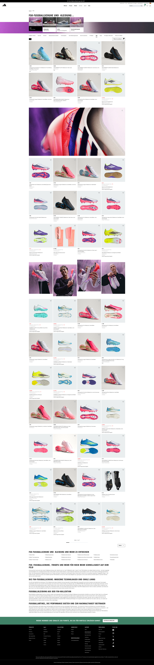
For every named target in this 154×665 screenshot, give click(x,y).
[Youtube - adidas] (118, 646)
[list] (77, 35)
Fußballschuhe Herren (66, 557)
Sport (85, 5)
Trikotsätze (112, 559)
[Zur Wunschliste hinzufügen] (51, 43)
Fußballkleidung (48, 557)
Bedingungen (97, 662)
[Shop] (4, 5)
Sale (89, 5)
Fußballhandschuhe (49, 554)
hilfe (126, 3)
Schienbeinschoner (114, 554)
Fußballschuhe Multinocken (83, 554)
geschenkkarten (140, 3)
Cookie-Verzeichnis (76, 662)
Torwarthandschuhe (114, 557)
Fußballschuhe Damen (66, 554)
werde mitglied (146, 3)
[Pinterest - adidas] (118, 640)
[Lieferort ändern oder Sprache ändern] (150, 3)
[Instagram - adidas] (118, 633)
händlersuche (122, 3)
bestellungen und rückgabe (132, 3)
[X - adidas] (118, 636)
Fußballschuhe (48, 559)
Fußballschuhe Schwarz (82, 559)
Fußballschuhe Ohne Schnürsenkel (84, 557)
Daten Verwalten (65, 662)
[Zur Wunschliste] (147, 5)
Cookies (70, 662)
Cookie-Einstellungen (58, 662)
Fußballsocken (97, 554)
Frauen (70, 5)
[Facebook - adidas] (118, 630)
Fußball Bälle (32, 554)
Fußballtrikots (97, 557)
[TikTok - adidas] (118, 643)
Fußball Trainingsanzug (34, 557)
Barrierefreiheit (92, 662)
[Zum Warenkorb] (150, 5)
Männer (65, 5)
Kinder (75, 5)
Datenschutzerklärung (84, 662)
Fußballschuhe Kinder (66, 559)
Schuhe (80, 5)
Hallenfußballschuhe (98, 559)
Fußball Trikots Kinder (33, 559)
